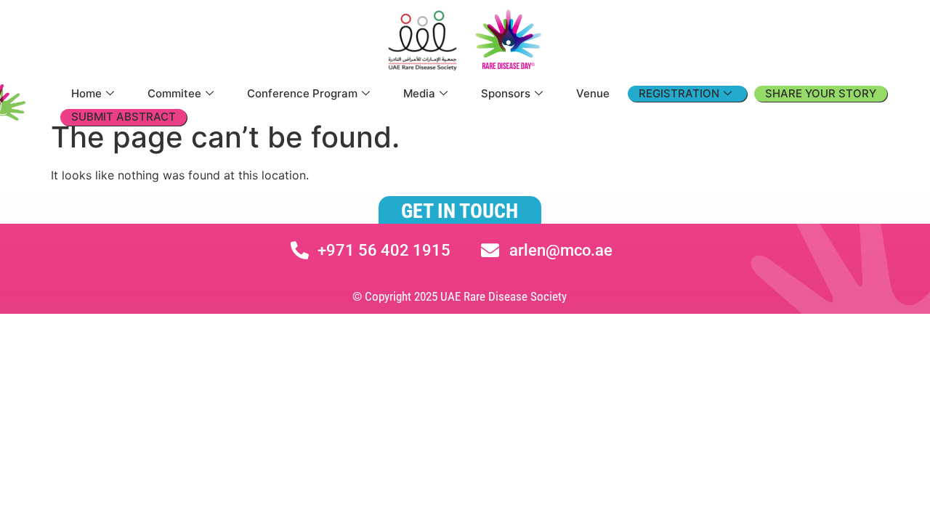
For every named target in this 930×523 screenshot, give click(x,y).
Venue (593, 93)
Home (86, 93)
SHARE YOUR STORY (820, 93)
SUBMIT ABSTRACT (123, 116)
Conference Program (302, 93)
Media (419, 93)
